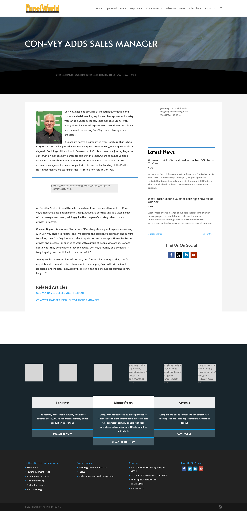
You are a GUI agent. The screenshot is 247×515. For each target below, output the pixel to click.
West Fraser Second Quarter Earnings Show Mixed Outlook (181, 200)
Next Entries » (208, 234)
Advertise (171, 8)
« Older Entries (155, 234)
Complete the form (123, 442)
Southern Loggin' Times (38, 476)
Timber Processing (36, 485)
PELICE (82, 471)
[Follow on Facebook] (171, 255)
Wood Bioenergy (34, 489)
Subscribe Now (62, 433)
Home (99, 8)
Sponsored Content (116, 8)
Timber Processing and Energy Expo (96, 476)
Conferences (152, 8)
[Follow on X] (179, 255)
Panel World (32, 467)
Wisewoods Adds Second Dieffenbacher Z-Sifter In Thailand (181, 161)
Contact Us (211, 8)
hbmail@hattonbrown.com (144, 479)
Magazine (135, 8)
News (182, 8)
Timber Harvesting (35, 480)
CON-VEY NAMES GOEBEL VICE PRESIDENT (60, 292)
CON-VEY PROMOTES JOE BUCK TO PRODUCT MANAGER (67, 300)
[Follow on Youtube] (194, 255)
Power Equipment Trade (38, 471)
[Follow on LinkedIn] (186, 255)
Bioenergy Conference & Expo (93, 467)
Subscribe (194, 8)
